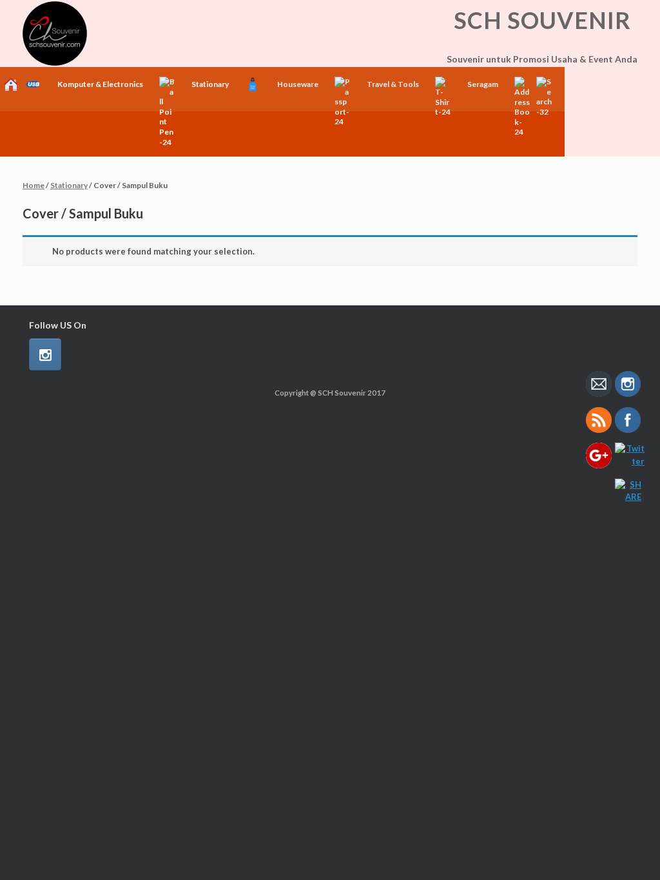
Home (33, 185)
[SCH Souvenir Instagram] (45, 354)
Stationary (69, 185)
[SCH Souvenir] (55, 33)
